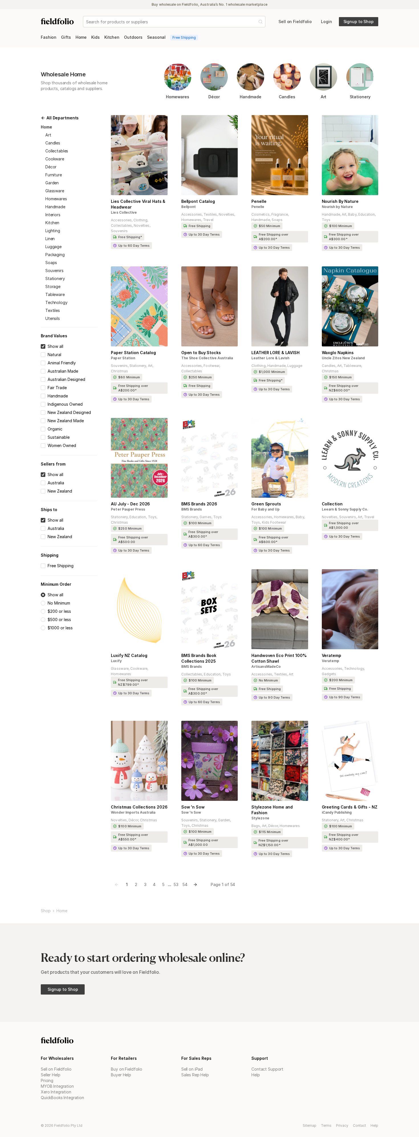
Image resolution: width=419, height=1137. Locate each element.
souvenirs (54, 270)
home (61, 911)
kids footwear (274, 522)
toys (326, 220)
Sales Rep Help (195, 1074)
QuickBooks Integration (62, 1097)
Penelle (257, 207)
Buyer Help (121, 1074)
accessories (121, 220)
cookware (54, 158)
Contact (359, 1125)
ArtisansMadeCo (266, 666)
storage (52, 286)
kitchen (52, 222)
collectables (56, 150)
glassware (54, 190)
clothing (140, 220)
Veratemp (330, 661)
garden (52, 182)
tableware (55, 294)
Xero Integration (56, 1091)
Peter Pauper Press (128, 509)
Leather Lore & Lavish (270, 358)
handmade (55, 206)
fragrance (279, 214)
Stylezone (260, 818)
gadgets (329, 674)
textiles (52, 310)
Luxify (116, 661)
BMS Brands (191, 509)
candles (52, 142)
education (366, 214)
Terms (326, 1125)
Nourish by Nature (337, 207)
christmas (119, 371)
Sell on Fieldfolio (56, 1069)
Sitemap (309, 1125)
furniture (53, 174)
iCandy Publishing (337, 812)
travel (208, 220)
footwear (211, 366)
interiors (52, 214)
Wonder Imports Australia (133, 812)
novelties (141, 225)
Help (255, 1074)
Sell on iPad (192, 1069)
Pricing (47, 1080)
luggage (53, 246)
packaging (55, 254)
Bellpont (188, 207)
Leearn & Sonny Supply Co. (345, 509)
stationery (55, 278)
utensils (52, 318)
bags (255, 826)
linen (50, 238)
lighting (52, 230)
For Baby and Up (265, 509)
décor (50, 166)
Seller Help (50, 1074)
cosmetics (260, 214)
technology (56, 302)
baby (352, 214)
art (48, 134)
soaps (51, 262)
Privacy (342, 1125)
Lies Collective (124, 212)
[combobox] (86, 22)
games (205, 517)
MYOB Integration (57, 1086)
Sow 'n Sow (191, 812)
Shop (45, 911)
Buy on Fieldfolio (126, 1069)
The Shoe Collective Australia (207, 358)
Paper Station (123, 358)
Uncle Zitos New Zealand (343, 358)
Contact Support (267, 1069)
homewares (56, 198)
